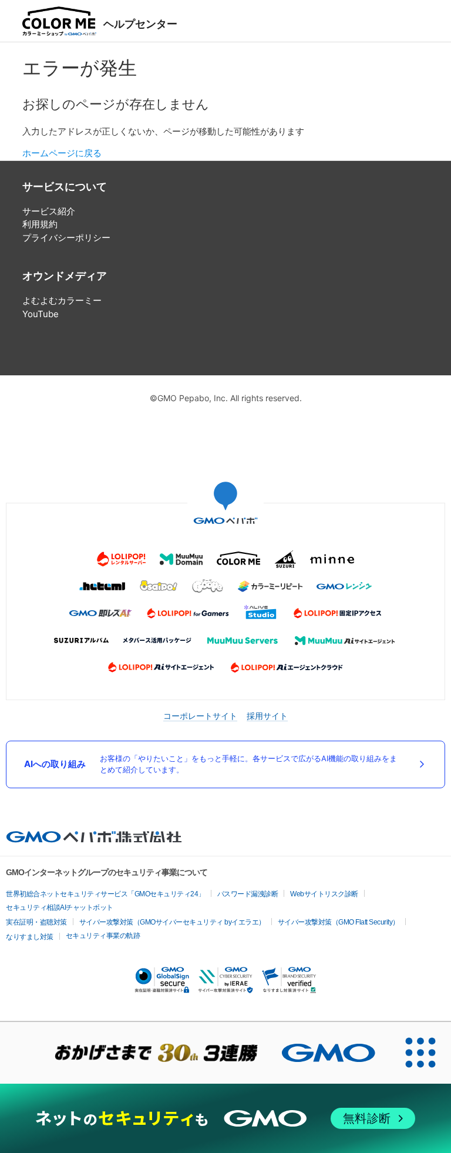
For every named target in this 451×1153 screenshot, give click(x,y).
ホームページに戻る (62, 153)
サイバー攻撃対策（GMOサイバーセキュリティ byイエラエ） (172, 922)
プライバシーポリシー (66, 237)
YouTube (40, 314)
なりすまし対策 (29, 937)
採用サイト (267, 716)
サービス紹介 (48, 211)
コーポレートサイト (200, 716)
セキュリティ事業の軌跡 (103, 936)
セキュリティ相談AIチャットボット (59, 907)
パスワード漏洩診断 (247, 894)
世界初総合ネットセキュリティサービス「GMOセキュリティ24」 (105, 894)
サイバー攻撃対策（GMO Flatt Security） (338, 922)
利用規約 (40, 224)
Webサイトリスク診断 (324, 894)
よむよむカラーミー (62, 300)
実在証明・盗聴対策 (36, 922)
